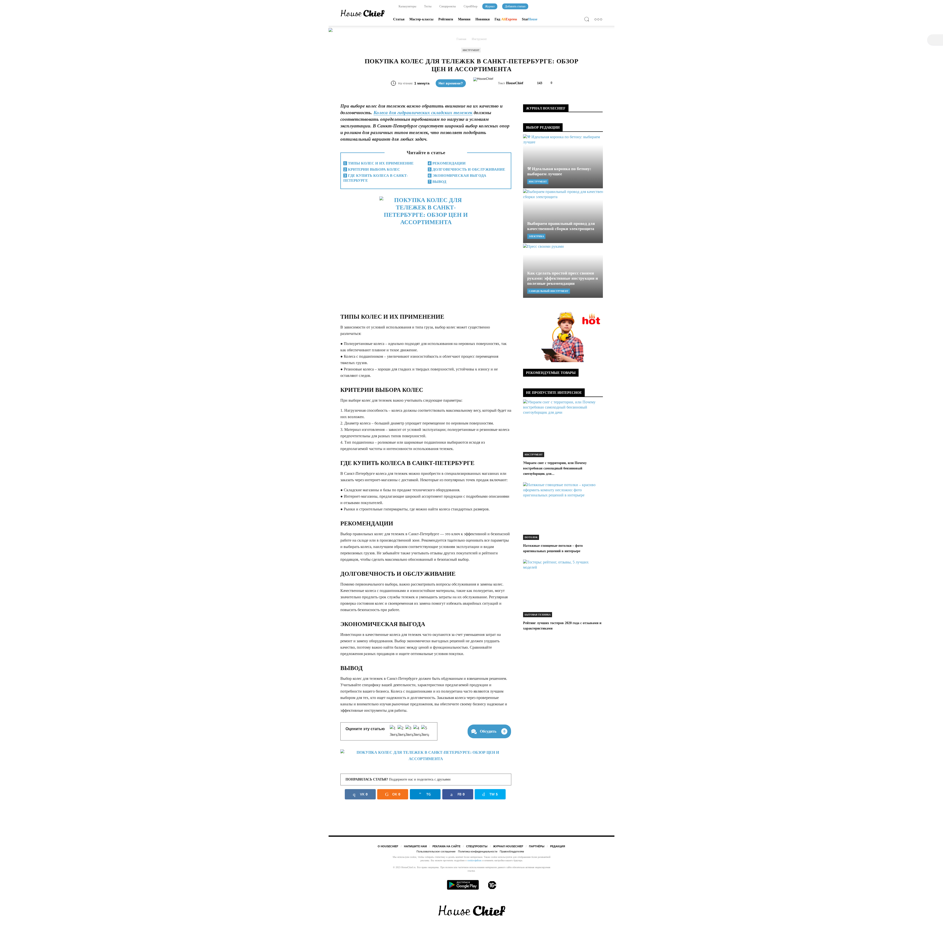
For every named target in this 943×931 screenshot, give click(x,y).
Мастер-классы (421, 19)
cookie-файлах (474, 860)
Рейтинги (445, 19)
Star (529, 19)
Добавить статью (515, 6)
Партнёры (536, 846)
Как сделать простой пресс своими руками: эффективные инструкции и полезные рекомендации (562, 278)
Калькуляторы (407, 6)
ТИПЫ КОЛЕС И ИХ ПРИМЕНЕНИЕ (379, 163)
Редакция (557, 846)
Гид (506, 19)
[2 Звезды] (401, 731)
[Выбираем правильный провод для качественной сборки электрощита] (563, 216)
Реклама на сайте (446, 846)
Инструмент (471, 50)
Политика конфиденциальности (477, 851)
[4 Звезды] (417, 731)
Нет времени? (451, 83)
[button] (588, 20)
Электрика (536, 236)
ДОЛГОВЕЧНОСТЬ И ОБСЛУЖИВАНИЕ (467, 169)
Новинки (482, 19)
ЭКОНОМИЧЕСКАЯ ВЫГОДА (457, 176)
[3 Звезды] (409, 731)
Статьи (398, 19)
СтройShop (470, 6)
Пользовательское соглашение (436, 851)
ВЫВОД (437, 182)
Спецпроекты (447, 6)
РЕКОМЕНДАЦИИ (447, 163)
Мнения (464, 19)
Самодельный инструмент (549, 291)
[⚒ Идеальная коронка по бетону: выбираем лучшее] (563, 161)
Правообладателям (512, 851)
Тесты (427, 6)
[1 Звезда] (394, 731)
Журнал (490, 6)
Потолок (531, 537)
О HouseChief (388, 846)
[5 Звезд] (425, 731)
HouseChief (514, 83)
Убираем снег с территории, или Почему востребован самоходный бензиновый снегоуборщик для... (555, 468)
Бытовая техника (538, 614)
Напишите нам (415, 846)
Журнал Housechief (508, 846)
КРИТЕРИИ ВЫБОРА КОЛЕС (372, 169)
